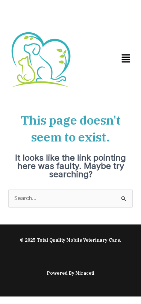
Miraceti (85, 273)
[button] (125, 59)
